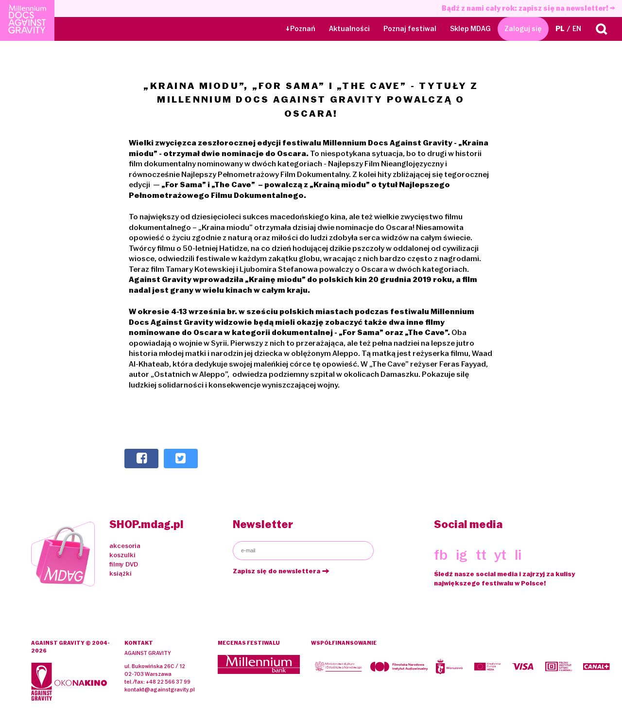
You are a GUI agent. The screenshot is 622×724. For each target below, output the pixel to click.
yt (500, 555)
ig (461, 555)
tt (481, 555)
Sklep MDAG (470, 28)
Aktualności (349, 28)
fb (441, 555)
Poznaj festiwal (409, 28)
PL (560, 28)
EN (576, 28)
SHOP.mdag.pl (146, 524)
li (518, 555)
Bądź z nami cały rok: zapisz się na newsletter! (526, 8)
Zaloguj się (523, 28)
